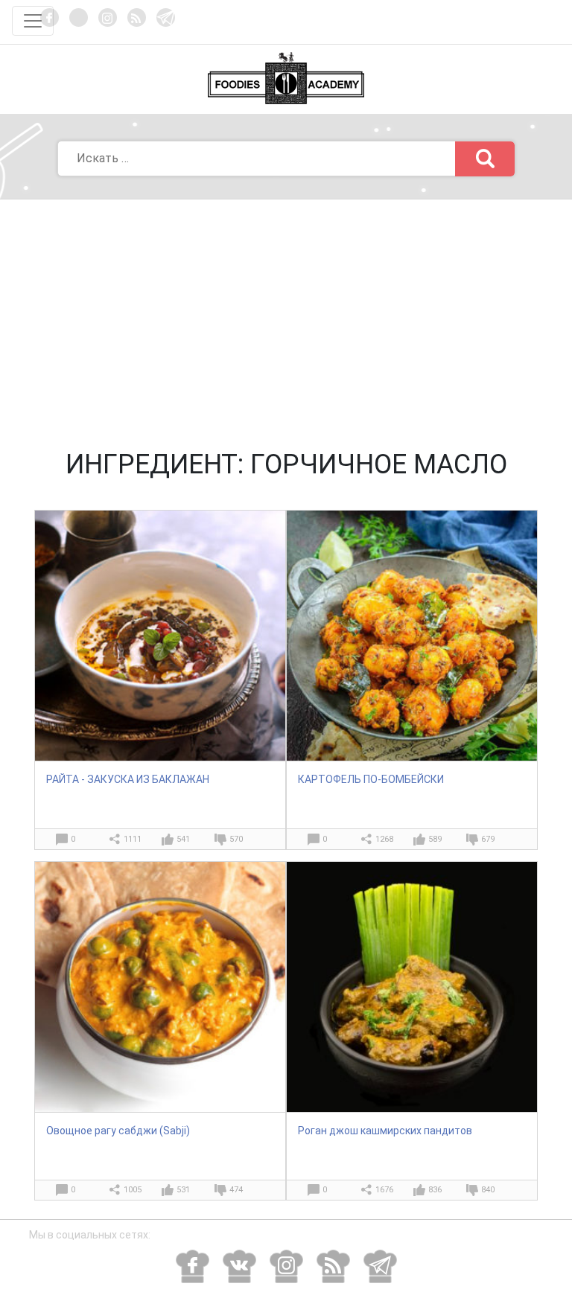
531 (183, 1190)
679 (488, 839)
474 (236, 1190)
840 (488, 1190)
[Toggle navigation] (33, 21)
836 (435, 1190)
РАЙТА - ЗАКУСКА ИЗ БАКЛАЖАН (127, 779)
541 (183, 839)
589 (435, 839)
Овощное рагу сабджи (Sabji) (118, 1131)
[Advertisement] (286, 311)
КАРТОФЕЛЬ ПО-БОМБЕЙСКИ (371, 779)
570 (236, 839)
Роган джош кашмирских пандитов (385, 1131)
